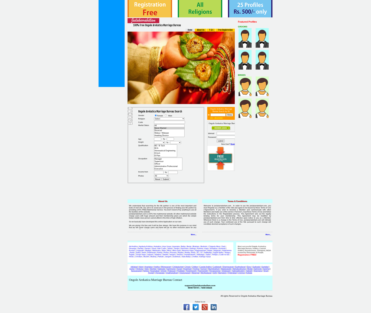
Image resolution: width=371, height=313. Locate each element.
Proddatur (181, 271)
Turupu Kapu (141, 255)
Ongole (164, 271)
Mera (169, 251)
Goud (154, 249)
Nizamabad (154, 271)
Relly (193, 253)
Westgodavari (206, 273)
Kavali (179, 269)
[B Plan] (165, 155)
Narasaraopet (136, 271)
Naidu (132, 253)
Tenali (265, 271)
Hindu (131, 257)
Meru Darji (176, 251)
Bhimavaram (166, 267)
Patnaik (161, 257)
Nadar (209, 251)
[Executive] (168, 169)
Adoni (141, 267)
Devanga (132, 249)
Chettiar (195, 257)
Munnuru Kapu (188, 251)
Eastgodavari (240, 267)
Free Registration (225, 30)
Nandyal (266, 269)
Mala (164, 251)
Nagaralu (217, 251)
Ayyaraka (176, 246)
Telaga (227, 253)
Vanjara (172, 255)
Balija (183, 246)
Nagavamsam (200, 251)
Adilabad (134, 267)
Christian (138, 257)
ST (201, 253)
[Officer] (168, 164)
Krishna (196, 269)
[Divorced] (169, 130)
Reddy (187, 253)
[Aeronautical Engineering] (165, 151)
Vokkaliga (200, 255)
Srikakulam (226, 271)
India (147, 269)
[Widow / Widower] (169, 133)
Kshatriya (213, 249)
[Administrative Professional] (168, 166)
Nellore (146, 271)
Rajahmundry (191, 271)
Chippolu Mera (214, 246)
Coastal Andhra (205, 267)
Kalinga (193, 249)
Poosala (173, 253)
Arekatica (157, 246)
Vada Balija (186, 257)
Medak (250, 269)
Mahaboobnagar (239, 269)
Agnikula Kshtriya (146, 246)
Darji (223, 246)
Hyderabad (232, 273)
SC (198, 253)
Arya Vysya (166, 246)
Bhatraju (196, 246)
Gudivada (256, 267)
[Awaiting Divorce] (169, 135)
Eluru (249, 267)
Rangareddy (203, 271)
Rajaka (180, 253)
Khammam (187, 269)
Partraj (159, 253)
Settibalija (208, 253)
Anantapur (149, 267)
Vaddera (157, 255)
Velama (180, 255)
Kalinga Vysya (205, 257)
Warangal (195, 273)
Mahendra (156, 251)
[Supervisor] (168, 161)
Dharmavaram (228, 267)
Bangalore (222, 273)
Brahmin (204, 246)
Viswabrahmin (189, 255)
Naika (138, 253)
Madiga (148, 251)
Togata (131, 255)
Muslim (146, 257)
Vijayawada (159, 273)
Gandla (140, 249)
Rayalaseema (214, 271)
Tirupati (151, 273)
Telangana (258, 271)
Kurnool (204, 269)
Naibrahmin (227, 251)
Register (234, 144)
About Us (200, 30)
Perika (166, 253)
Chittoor (195, 267)
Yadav (208, 255)
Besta (189, 246)
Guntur (132, 269)
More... (193, 235)
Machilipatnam (214, 269)
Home (190, 30)
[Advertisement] (111, 43)
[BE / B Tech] (165, 146)
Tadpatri (249, 271)
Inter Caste (161, 249)
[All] (169, 125)
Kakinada (161, 269)
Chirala (188, 267)
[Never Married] (169, 128)
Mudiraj (153, 257)
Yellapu (215, 255)
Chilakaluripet (177, 267)
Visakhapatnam (172, 273)
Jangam (168, 257)
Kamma (200, 249)
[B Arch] (165, 153)
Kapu (206, 249)
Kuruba (132, 251)
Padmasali (151, 253)
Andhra (157, 267)
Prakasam (172, 271)
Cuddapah (217, 267)
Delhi (215, 273)
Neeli (144, 253)
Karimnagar (171, 269)
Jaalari (170, 249)
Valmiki (165, 255)
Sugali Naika (218, 253)
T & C (211, 30)
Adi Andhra (133, 246)
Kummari (222, 249)
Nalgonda (258, 269)
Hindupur (139, 269)
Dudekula (176, 257)
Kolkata (249, 273)
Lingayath (140, 251)
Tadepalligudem (238, 271)
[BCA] (165, 148)
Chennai (241, 273)
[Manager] (168, 159)
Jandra (176, 249)
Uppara (150, 255)
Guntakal (265, 267)
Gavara (147, 249)
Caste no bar (224, 255)
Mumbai (153, 269)
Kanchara (184, 249)
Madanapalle (226, 269)
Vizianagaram (184, 273)
